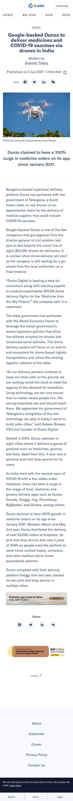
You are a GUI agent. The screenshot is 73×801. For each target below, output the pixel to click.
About (36, 723)
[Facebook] (25, 82)
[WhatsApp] (53, 82)
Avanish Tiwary (36, 63)
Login (60, 796)
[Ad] (36, 652)
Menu (36, 796)
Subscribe (36, 734)
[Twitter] (34, 82)
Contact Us (36, 765)
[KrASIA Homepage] (36, 6)
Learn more (15, 785)
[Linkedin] (44, 82)
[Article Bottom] (36, 598)
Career (36, 744)
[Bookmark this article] (65, 73)
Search (11, 796)
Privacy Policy (36, 755)
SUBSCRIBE (62, 6)
